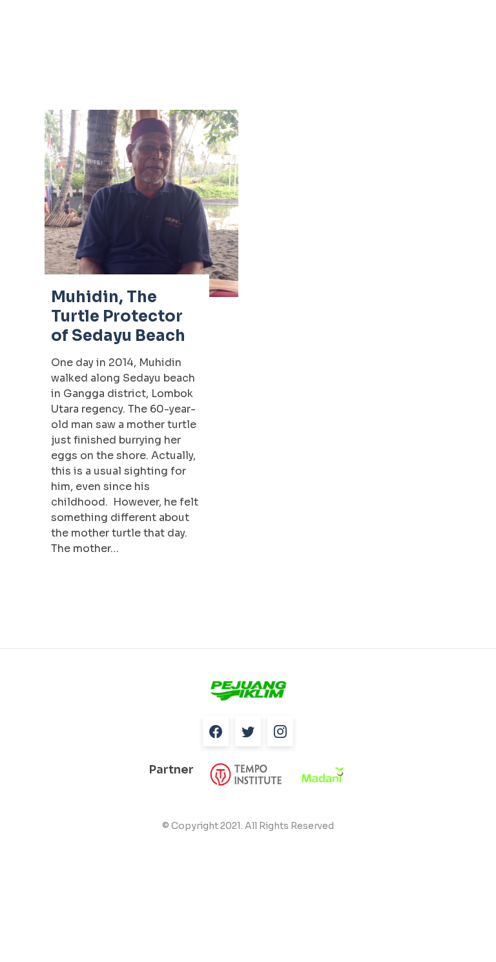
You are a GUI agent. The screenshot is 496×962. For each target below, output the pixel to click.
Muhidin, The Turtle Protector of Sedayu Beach (118, 316)
